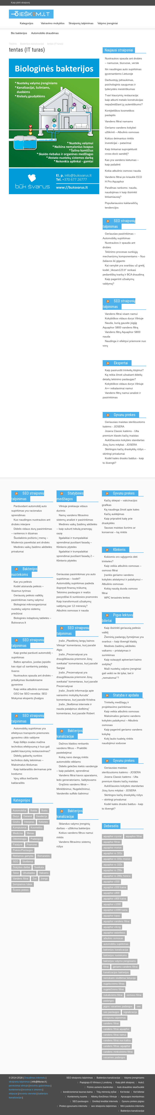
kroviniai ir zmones (32, 1089)
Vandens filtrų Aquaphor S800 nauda (121, 334)
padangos (108, 1000)
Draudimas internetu (34, 1077)
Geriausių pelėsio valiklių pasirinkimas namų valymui (27, 597)
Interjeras (29, 821)
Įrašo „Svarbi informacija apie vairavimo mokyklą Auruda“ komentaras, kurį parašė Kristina (76, 695)
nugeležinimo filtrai (113, 989)
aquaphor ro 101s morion (116, 859)
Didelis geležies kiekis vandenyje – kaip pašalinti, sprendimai (77, 768)
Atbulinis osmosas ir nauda (73, 610)
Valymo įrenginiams (134, 1077)
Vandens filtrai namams (119, 121)
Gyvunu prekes (124, 415)
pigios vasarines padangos (118, 1006)
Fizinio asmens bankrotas (100, 1087)
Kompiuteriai (19, 827)
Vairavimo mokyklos (52, 23)
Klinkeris (119, 549)
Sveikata (39, 867)
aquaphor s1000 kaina (115, 910)
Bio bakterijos (19, 33)
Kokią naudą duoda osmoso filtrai (120, 591)
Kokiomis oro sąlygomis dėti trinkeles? (119, 559)
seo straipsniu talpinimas (104, 1106)
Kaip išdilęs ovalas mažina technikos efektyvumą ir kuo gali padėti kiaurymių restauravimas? (30, 746)
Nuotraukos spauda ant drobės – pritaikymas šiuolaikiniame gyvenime (32, 680)
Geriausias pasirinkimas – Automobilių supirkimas (119, 236)
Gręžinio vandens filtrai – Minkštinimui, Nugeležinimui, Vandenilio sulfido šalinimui (73, 789)
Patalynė (17, 844)
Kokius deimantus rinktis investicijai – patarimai (119, 140)
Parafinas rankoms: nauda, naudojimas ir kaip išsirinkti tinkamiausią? (121, 192)
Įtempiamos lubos (22, 884)
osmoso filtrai (134, 995)
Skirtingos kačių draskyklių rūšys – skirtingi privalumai (124, 451)
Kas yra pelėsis (23, 581)
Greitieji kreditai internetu (105, 1101)
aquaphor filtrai (134, 836)
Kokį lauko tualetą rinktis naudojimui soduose (117, 741)
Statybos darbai (21, 867)
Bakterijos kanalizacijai (32, 44)
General (27, 816)
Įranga (44, 878)
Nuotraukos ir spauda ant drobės (119, 245)
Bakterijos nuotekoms (24, 572)
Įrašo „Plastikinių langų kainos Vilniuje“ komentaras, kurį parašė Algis (76, 645)
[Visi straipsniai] (13, 23)
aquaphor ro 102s (112, 864)
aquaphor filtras (111, 842)
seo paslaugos (111, 1012)
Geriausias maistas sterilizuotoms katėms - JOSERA (124, 424)
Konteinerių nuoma (77, 1096)
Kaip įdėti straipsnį (20, 2)
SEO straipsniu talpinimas (27, 496)
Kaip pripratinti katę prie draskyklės (117, 521)
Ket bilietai (138, 1092)
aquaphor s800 (111, 893)
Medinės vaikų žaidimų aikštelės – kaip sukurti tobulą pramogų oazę (77, 529)
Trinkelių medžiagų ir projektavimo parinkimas (116, 704)
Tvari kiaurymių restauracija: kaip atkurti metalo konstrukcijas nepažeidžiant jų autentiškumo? (124, 100)
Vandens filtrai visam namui (121, 313)
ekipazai (13, 1093)
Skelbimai (27, 861)
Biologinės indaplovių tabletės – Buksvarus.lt (31, 620)
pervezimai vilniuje (18, 1085)
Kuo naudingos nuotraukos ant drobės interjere (30, 522)
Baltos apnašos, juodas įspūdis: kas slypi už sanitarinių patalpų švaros (31, 666)
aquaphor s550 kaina (114, 887)
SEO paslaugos (80, 1101)
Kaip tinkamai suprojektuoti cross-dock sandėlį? (121, 151)
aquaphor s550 (111, 881)
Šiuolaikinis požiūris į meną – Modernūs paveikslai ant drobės (30, 540)
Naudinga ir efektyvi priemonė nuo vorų (124, 343)
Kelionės (43, 821)
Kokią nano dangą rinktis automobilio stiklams (72, 759)
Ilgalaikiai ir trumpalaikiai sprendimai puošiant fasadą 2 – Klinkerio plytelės (75, 556)
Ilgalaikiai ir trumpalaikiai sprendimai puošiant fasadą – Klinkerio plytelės (74, 542)
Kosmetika (36, 827)
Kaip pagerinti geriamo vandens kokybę (122, 732)
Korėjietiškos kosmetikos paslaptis (119, 113)
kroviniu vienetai (27, 1093)
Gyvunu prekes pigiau (133, 1101)
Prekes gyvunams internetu (73, 1106)
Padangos (36, 838)
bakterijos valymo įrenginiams (119, 961)
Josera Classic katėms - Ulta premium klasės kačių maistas (121, 433)
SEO (15, 861)
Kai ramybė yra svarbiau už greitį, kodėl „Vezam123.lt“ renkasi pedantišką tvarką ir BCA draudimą (124, 270)
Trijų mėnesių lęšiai (106, 1092)
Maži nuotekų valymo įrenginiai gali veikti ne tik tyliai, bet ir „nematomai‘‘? (121, 673)
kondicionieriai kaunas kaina (78, 1092)
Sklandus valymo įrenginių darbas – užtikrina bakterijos (73, 826)
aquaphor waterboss (114, 932)
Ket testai (125, 1092)
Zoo (35, 878)
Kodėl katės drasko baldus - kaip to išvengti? (123, 460)
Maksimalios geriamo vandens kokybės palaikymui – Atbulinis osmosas (121, 720)
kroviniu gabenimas (40, 1085)
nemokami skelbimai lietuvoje (119, 978)
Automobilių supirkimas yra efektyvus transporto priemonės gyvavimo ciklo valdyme (30, 733)
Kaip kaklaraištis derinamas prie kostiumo (31, 771)
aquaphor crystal (112, 836)
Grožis (16, 821)
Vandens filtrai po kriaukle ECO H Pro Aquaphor (123, 179)
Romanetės (43, 855)
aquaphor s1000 (112, 904)
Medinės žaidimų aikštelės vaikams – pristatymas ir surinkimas (119, 650)
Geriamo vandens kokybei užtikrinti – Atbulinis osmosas (122, 130)
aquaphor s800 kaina (114, 898)
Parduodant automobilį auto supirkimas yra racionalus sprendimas (29, 511)
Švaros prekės (21, 890)
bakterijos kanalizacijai (115, 949)
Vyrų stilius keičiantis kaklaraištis (24, 780)
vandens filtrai (111, 1023)
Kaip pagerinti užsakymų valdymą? (118, 281)
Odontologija (19, 838)
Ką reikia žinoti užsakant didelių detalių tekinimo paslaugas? (122, 377)
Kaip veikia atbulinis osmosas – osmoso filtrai (121, 568)
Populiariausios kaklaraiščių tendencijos (121, 205)
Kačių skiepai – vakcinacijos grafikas (119, 502)
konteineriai (15, 1089)
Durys (16, 816)
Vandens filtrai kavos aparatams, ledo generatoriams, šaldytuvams (77, 777)
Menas (30, 833)
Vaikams (44, 873)
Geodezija (41, 816)
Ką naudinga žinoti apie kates (121, 509)
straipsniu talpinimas (114, 1017)
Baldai (33, 810)
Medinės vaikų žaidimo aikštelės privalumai (31, 549)
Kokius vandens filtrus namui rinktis (75, 835)
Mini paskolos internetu (132, 1106)
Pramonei (32, 844)
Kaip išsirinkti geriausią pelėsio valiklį (121, 630)
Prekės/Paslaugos (23, 850)
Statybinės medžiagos (70, 496)
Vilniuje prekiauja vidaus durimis (72, 508)
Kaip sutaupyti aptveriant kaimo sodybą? (122, 662)
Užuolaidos (29, 873)
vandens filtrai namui (114, 1034)
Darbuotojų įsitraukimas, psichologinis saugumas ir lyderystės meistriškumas (120, 84)
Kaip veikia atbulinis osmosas (31, 689)
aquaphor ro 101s (112, 853)
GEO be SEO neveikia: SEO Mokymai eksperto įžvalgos (29, 696)
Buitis (44, 810)
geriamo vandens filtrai (125, 966)
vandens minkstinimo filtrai (118, 1051)
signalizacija (130, 1012)
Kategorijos (25, 25)
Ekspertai (121, 363)
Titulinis (13, 44)
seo (139, 1006)
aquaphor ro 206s (112, 870)
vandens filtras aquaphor (116, 1046)
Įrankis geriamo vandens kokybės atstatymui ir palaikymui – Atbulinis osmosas (122, 579)
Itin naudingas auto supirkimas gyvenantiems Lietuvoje (123, 71)
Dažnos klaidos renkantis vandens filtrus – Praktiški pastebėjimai (73, 748)
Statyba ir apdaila (126, 695)
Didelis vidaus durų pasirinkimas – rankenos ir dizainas (31, 531)
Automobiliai (19, 810)
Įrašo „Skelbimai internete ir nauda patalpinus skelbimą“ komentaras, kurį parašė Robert (76, 709)
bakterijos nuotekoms (115, 955)
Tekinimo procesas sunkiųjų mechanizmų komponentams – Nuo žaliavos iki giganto (124, 256)
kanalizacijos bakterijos (116, 972)
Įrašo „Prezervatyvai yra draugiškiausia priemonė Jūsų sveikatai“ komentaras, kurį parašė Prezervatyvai (77, 679)
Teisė (16, 873)
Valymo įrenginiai (108, 23)
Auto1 (141, 1082)
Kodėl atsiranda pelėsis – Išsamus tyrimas (27, 588)
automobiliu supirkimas (116, 944)
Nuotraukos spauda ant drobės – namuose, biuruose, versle (123, 60)
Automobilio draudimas (45, 33)
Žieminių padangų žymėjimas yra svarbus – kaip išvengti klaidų (123, 639)
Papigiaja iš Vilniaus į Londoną (96, 1082)
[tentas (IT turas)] (54, 127)
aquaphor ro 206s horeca (116, 876)
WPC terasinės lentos (117, 597)
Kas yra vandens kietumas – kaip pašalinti (122, 162)
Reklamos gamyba (23, 855)
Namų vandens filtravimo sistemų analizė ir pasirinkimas (75, 517)
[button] (142, 23)
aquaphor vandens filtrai (116, 921)
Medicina (18, 833)
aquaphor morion (112, 847)
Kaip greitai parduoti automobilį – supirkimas (32, 655)
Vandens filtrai (20, 878)
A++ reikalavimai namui (119, 388)
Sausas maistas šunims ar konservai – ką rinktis (119, 530)
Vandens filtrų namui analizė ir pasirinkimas (122, 395)
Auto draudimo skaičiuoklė (130, 1087)
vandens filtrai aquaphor (116, 1029)
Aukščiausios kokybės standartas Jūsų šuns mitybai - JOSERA (123, 442)
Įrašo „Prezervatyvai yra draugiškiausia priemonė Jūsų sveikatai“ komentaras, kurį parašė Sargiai (77, 661)
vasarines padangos (114, 1057)
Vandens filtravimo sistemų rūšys (74, 844)
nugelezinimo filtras (114, 983)
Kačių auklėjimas (114, 514)
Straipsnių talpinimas (81, 23)
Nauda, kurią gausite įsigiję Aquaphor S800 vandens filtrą (120, 325)
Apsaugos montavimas (132, 1096)
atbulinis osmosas (113, 938)
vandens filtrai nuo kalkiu (117, 1040)
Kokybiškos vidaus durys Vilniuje (124, 318)
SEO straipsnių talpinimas (119, 224)
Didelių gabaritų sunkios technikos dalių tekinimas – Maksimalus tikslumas (27, 760)
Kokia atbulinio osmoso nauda (123, 170)
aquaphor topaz (111, 915)
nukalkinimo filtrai (112, 995)
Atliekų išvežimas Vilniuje (104, 1096)
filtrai (106, 966)
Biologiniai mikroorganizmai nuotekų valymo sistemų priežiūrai (28, 609)
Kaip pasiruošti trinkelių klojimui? (124, 370)
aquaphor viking (112, 927)
